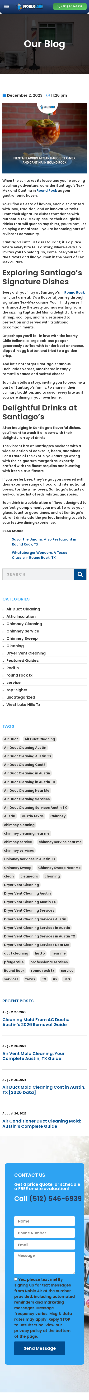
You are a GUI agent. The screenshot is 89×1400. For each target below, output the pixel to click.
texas (30, 979)
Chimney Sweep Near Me (59, 867)
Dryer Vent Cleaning (26, 653)
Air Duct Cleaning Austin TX (28, 756)
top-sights (16, 690)
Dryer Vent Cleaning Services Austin (35, 919)
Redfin (12, 668)
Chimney (58, 816)
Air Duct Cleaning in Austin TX (29, 782)
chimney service (18, 842)
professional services (49, 962)
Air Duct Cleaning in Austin (27, 773)
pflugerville (14, 962)
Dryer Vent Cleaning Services (29, 910)
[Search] (80, 574)
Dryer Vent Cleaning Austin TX (30, 902)
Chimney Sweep (22, 638)
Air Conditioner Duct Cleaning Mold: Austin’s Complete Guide (41, 1123)
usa (67, 979)
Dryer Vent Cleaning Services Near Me (36, 944)
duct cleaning (16, 953)
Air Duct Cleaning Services (27, 799)
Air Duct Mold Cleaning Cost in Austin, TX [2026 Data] (43, 1089)
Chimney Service (22, 631)
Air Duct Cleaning (23, 609)
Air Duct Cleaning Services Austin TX (35, 807)
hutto (40, 953)
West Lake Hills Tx (23, 704)
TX (44, 979)
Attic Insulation (21, 616)
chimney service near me (60, 842)
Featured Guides (22, 660)
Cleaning (15, 646)
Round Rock (47, 190)
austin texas (33, 816)
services (11, 979)
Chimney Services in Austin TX (30, 859)
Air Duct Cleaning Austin (25, 747)
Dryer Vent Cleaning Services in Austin (37, 927)
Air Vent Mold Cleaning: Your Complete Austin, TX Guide (33, 1056)
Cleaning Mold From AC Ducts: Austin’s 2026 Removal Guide (35, 1022)
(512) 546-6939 (55, 1198)
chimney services (19, 850)
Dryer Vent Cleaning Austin (27, 893)
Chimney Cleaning (24, 624)
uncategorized (20, 697)
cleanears (29, 876)
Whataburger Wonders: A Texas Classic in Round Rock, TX (39, 555)
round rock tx (19, 675)
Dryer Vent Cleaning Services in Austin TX (39, 936)
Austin (9, 816)
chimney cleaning (19, 825)
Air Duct (11, 739)
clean (9, 876)
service (13, 682)
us (55, 979)
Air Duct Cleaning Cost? (25, 764)
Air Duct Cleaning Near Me (26, 790)
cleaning (52, 876)
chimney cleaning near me (27, 833)
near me (59, 953)
